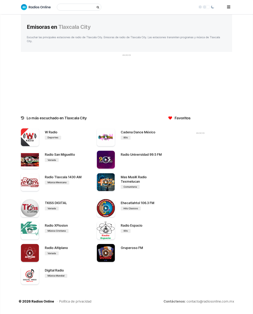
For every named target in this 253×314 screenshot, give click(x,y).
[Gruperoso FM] (106, 253)
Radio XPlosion (56, 225)
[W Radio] (30, 137)
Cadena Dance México (138, 132)
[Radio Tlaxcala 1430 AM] (30, 182)
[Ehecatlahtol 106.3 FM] (106, 208)
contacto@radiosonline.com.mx (210, 301)
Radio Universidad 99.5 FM (141, 154)
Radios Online (42, 301)
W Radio (51, 132)
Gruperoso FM (132, 248)
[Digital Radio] (30, 275)
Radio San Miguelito (60, 154)
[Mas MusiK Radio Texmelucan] (106, 182)
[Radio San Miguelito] (30, 160)
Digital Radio (54, 270)
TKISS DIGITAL (56, 203)
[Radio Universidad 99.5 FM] (106, 160)
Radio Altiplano (56, 248)
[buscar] (97, 7)
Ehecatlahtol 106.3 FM (137, 203)
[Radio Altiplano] (30, 253)
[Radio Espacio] (106, 231)
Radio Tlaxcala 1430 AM (63, 177)
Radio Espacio (131, 225)
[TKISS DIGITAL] (30, 208)
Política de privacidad (75, 301)
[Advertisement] (126, 84)
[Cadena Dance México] (106, 137)
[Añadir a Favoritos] (35, 143)
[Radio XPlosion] (30, 231)
